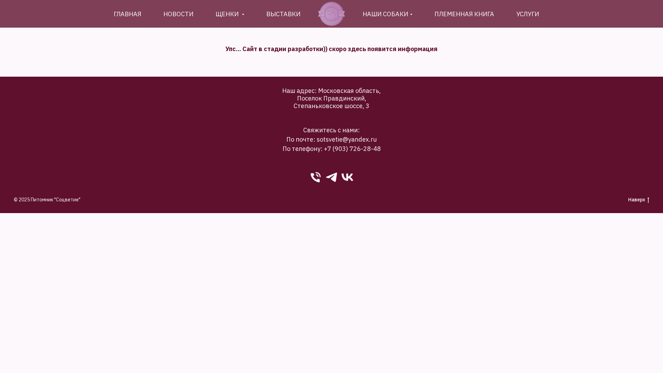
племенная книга (464, 14)
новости (178, 14)
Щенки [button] (227, 14)
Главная (127, 14)
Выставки (283, 14)
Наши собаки (385, 14)
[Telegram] (331, 177)
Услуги (527, 14)
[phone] (316, 177)
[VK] (347, 177)
